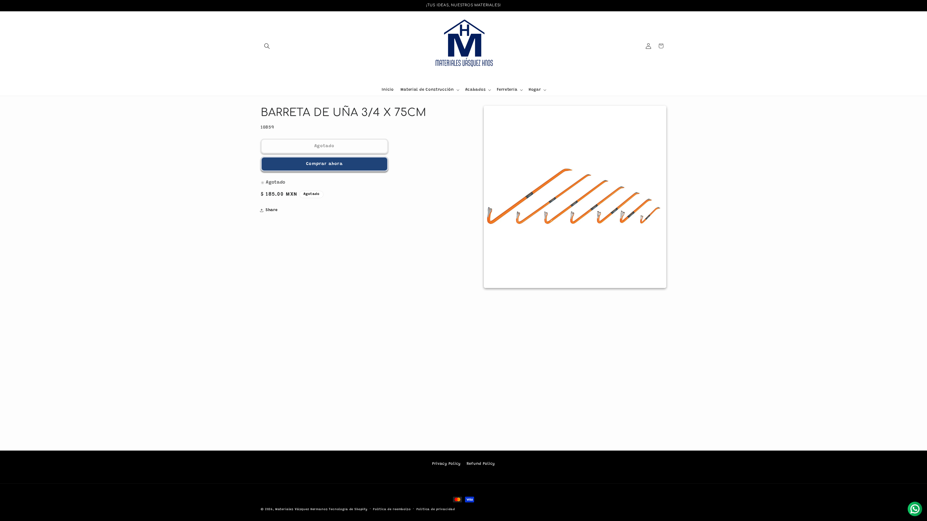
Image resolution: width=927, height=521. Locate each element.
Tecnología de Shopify (348, 509)
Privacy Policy (446, 464)
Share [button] (272, 210)
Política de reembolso (392, 509)
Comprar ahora (324, 164)
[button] (267, 46)
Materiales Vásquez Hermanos (301, 509)
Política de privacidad (435, 509)
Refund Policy (481, 464)
